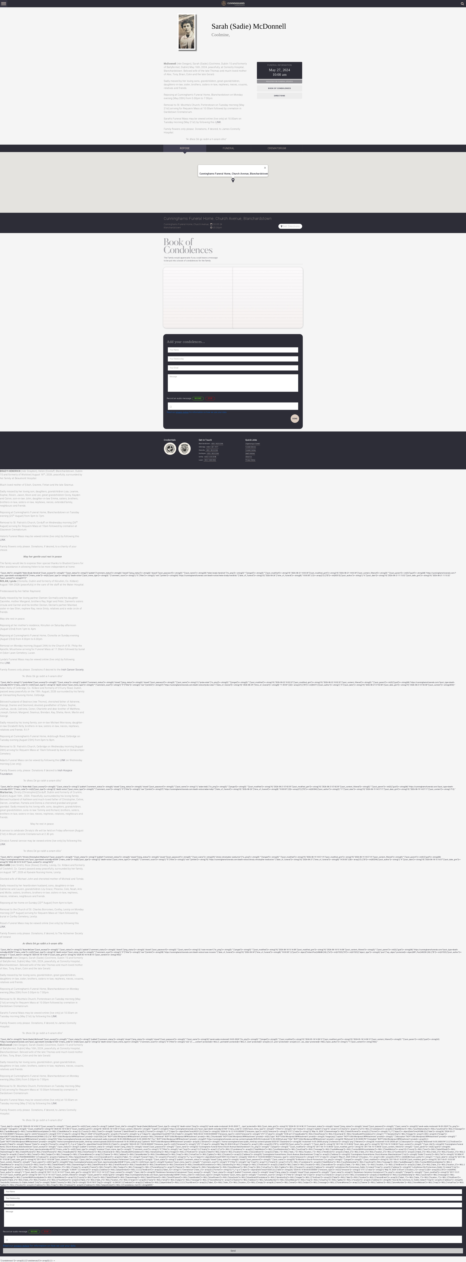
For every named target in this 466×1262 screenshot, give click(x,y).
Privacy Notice (250, 460)
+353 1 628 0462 (210, 460)
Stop (210, 398)
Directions (279, 96)
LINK (218, 122)
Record (198, 398)
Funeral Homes (250, 450)
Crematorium (277, 148)
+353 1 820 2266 (217, 443)
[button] (233, 180)
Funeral (228, 148)
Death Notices (250, 453)
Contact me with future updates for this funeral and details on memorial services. (211, 406)
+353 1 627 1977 (212, 447)
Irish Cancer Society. (72, 669)
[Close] (265, 168)
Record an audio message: (179, 398)
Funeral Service (250, 447)
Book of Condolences (279, 88)
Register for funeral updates (279, 81)
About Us (248, 457)
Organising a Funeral (252, 443)
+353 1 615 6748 (210, 457)
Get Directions (291, 226)
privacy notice (182, 412)
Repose (185, 148)
